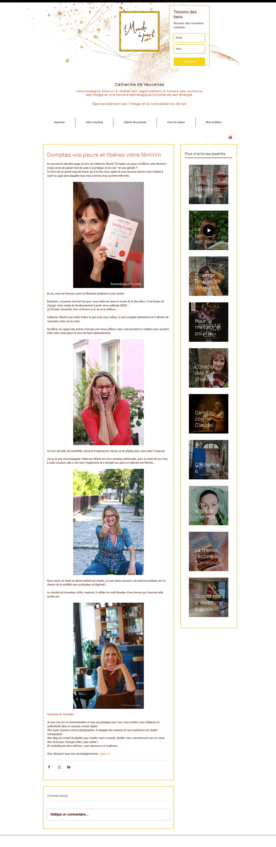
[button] (230, 137)
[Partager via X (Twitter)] (59, 767)
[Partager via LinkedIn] (69, 767)
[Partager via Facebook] (49, 767)
